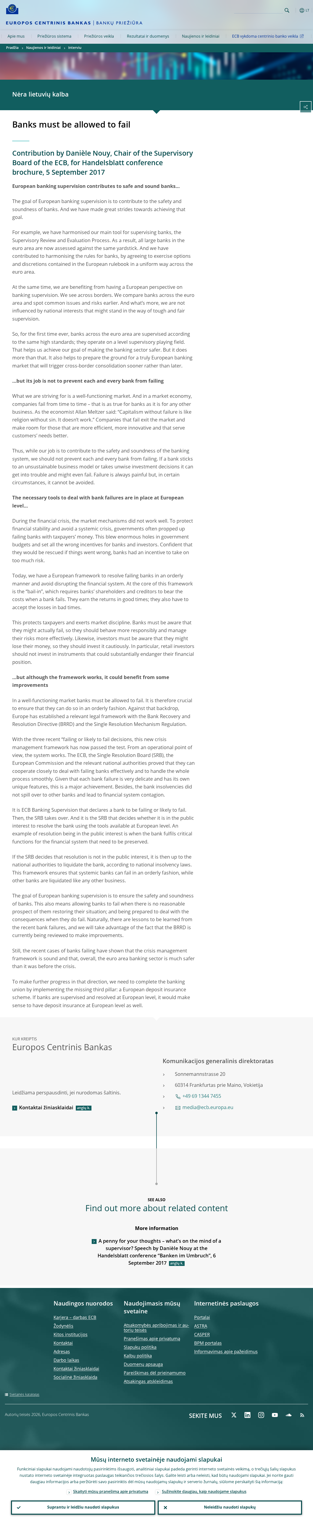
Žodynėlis (63, 1326)
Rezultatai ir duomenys (148, 37)
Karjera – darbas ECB (75, 1318)
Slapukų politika (140, 1347)
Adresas (62, 1352)
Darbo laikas (66, 1360)
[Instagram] (261, 1415)
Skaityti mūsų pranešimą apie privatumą (110, 1492)
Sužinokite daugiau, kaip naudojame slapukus (204, 1492)
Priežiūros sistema (54, 37)
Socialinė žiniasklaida (75, 1377)
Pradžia (12, 48)
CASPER (202, 1335)
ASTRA (200, 1326)
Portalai (202, 1318)
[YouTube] (275, 1415)
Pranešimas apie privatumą (152, 1339)
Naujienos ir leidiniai (200, 37)
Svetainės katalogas (24, 1394)
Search (287, 10)
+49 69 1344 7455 (201, 1096)
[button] (295, 10)
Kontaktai (63, 1343)
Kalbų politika (138, 1356)
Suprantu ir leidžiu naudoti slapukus (83, 1508)
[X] (234, 1415)
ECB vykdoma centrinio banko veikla (265, 37)
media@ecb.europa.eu (207, 1107)
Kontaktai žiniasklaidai (46, 1108)
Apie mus (16, 37)
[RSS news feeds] (302, 1415)
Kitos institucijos (71, 1335)
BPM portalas (208, 1343)
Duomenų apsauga (143, 1364)
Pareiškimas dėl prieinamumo (155, 1373)
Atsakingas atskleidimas (148, 1382)
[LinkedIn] (247, 1415)
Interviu (74, 48)
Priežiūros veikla (99, 37)
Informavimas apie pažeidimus (226, 1352)
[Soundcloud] (288, 1415)
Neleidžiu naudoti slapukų (230, 1508)
